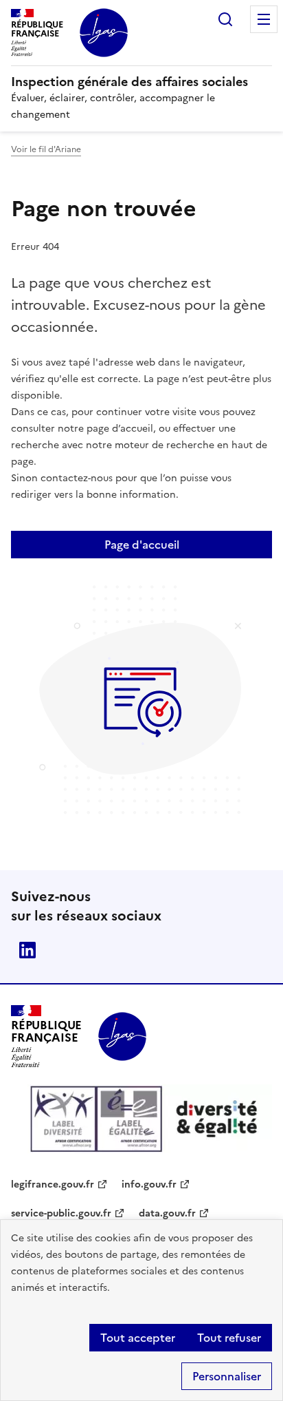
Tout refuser (229, 1337)
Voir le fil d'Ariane (46, 149)
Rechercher (225, 19)
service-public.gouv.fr (61, 1213)
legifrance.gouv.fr (52, 1184)
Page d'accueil (141, 544)
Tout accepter (137, 1337)
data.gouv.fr (167, 1213)
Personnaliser (226, 1376)
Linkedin (27, 950)
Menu (264, 19)
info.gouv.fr (149, 1184)
